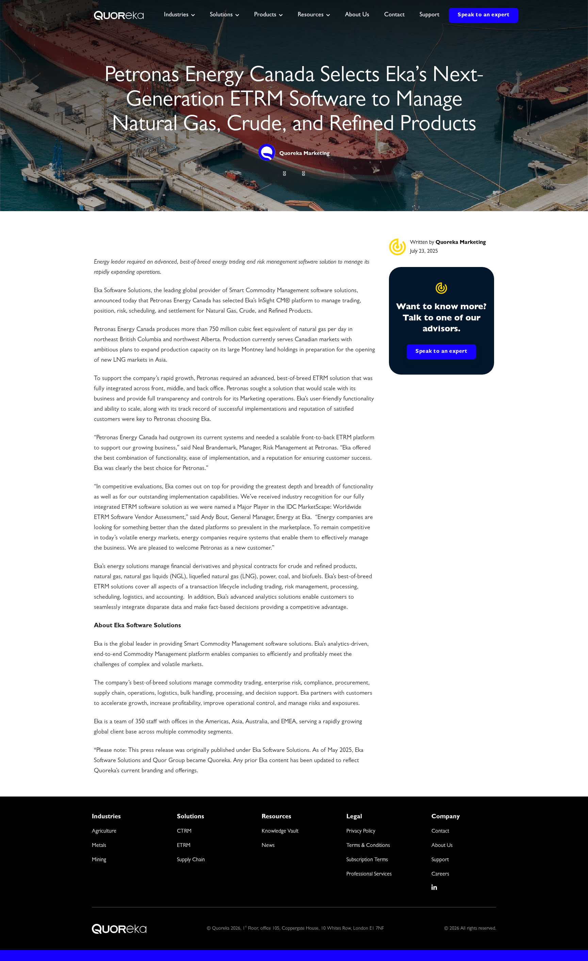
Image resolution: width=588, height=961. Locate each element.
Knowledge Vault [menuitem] (280, 831)
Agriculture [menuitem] (104, 831)
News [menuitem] (268, 846)
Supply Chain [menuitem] (191, 860)
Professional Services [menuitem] (369, 874)
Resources (311, 15)
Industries (176, 15)
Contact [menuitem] (440, 831)
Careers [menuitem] (440, 874)
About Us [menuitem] (442, 846)
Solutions (221, 15)
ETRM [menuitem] (184, 846)
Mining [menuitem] (99, 860)
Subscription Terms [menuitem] (367, 860)
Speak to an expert (483, 15)
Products (265, 15)
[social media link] (434, 887)
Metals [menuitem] (99, 846)
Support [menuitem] (440, 860)
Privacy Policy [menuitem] (360, 831)
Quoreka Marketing (304, 154)
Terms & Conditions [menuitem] (368, 846)
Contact (394, 15)
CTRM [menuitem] (184, 831)
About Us (357, 15)
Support (429, 15)
